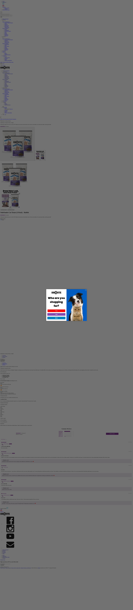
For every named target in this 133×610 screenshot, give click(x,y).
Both (56, 318)
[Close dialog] (85, 290)
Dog (56, 310)
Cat (56, 314)
